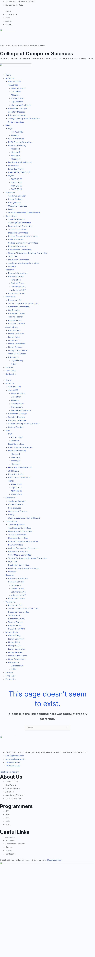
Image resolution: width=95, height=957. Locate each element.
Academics (10, 192)
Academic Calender (17, 196)
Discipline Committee (18, 233)
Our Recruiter (14, 310)
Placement (10, 297)
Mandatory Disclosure (21, 105)
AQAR (11, 176)
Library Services (15, 347)
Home (8, 75)
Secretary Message (16, 112)
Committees (11, 216)
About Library (11, 327)
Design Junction (54, 860)
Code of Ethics (17, 283)
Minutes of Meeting (17, 145)
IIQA (10, 129)
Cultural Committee (17, 229)
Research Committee (18, 246)
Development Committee (20, 226)
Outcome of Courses (17, 206)
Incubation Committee (18, 260)
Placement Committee (18, 307)
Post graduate (14, 202)
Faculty (11, 209)
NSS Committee (15, 239)
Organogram (17, 102)
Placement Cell (15, 300)
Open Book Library (17, 354)
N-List (13, 364)
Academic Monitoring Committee (23, 263)
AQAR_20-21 (16, 182)
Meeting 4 (15, 159)
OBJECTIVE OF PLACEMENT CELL (24, 303)
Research (9, 270)
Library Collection (16, 334)
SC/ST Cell (12, 256)
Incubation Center (16, 293)
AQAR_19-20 (16, 186)
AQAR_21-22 (16, 179)
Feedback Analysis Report (20, 162)
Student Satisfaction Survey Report (24, 213)
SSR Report (13, 166)
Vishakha (12, 266)
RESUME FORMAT (16, 324)
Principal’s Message (17, 115)
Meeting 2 (15, 152)
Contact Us (10, 374)
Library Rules (14, 337)
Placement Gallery (16, 313)
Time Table (10, 371)
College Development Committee (24, 118)
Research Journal (16, 276)
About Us (9, 78)
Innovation (16, 280)
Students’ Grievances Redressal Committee (27, 253)
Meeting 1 (15, 149)
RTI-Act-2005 (17, 132)
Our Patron (16, 92)
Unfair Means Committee (19, 250)
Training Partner (15, 317)
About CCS (13, 85)
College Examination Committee (23, 243)
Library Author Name (17, 350)
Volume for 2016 (18, 287)
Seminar (9, 367)
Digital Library (17, 361)
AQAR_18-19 (16, 189)
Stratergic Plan (17, 98)
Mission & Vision (18, 88)
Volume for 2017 (18, 290)
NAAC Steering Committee (20, 142)
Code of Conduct (16, 122)
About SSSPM (14, 82)
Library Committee (16, 344)
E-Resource (13, 357)
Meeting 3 (15, 155)
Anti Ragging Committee (19, 223)
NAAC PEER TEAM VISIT (19, 172)
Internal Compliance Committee (23, 236)
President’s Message (17, 108)
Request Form (14, 320)
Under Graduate (15, 199)
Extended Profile (16, 169)
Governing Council (16, 219)
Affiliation (15, 95)
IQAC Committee (16, 139)
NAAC (8, 125)
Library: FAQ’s (14, 340)
